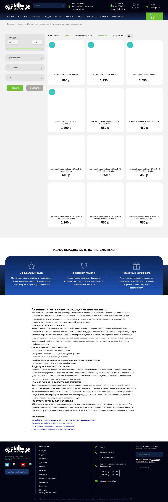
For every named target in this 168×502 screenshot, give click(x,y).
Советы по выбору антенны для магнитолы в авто (53, 429)
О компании (44, 447)
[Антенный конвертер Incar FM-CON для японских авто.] (144, 200)
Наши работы (118, 16)
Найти (62, 5)
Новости (42, 459)
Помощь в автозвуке (47, 478)
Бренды (42, 451)
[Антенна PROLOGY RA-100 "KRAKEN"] (66, 105)
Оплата (69, 16)
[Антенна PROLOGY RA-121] (66, 58)
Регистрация (155, 8)
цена (67, 35)
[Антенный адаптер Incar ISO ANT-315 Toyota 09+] (105, 105)
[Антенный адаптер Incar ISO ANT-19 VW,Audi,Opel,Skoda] (66, 200)
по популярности (82, 35)
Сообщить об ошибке (17, 472)
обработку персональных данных (148, 461)
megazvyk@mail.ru (118, 9)
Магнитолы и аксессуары (38, 24)
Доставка (58, 16)
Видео (48, 16)
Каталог (10, 16)
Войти (152, 5)
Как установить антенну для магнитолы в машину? (53, 426)
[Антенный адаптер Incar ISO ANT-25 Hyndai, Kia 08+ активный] (105, 200)
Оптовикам (103, 16)
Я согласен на (148, 461)
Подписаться (143, 467)
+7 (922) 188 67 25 (110, 472)
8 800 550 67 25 (109, 457)
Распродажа (23, 16)
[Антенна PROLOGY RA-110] (144, 58)
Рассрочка (36, 16)
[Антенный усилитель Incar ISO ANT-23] (144, 105)
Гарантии (42, 486)
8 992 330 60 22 (119, 6)
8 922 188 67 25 (119, 3)
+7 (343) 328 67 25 (110, 474)
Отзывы (80, 16)
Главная (10, 24)
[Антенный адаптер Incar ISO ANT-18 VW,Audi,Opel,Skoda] (144, 153)
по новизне (102, 35)
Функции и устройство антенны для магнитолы (52, 423)
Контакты (91, 16)
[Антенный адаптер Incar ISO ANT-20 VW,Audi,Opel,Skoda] (105, 153)
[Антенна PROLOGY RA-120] (105, 58)
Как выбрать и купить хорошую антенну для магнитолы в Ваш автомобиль (63, 420)
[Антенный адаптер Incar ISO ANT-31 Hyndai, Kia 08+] (66, 153)
